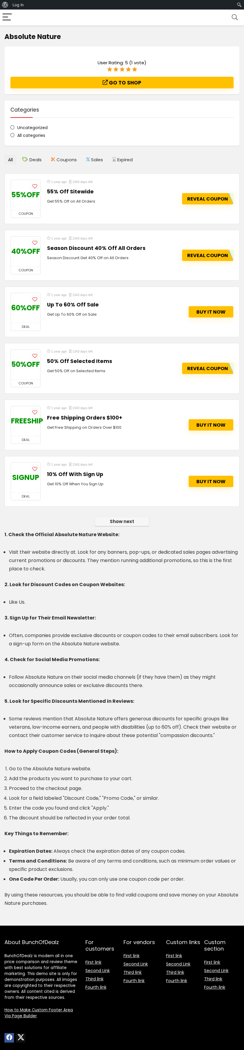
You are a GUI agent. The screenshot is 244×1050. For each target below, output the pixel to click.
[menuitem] (5, 5)
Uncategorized (32, 128)
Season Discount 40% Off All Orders (96, 248)
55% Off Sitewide (70, 191)
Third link (94, 979)
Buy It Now (211, 312)
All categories (31, 135)
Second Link (97, 971)
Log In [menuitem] (18, 4)
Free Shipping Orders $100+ (84, 417)
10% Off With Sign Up (75, 474)
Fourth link (96, 987)
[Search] (235, 17)
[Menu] (7, 17)
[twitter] (20, 1038)
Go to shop (124, 82)
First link (93, 962)
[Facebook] (9, 1038)
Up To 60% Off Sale (73, 304)
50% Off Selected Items (79, 361)
